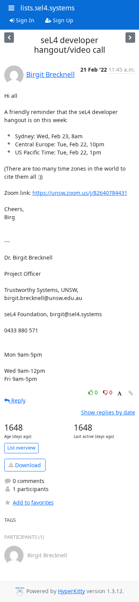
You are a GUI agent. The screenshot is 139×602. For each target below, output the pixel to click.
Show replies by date (108, 412)
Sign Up (62, 20)
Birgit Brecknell (50, 74)
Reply (17, 400)
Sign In (24, 20)
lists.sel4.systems (47, 7)
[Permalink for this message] (131, 393)
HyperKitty (71, 591)
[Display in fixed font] (119, 393)
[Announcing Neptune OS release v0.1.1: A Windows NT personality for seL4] (9, 37)
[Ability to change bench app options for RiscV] (130, 37)
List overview (21, 447)
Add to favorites (33, 502)
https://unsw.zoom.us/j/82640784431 (79, 192)
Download (27, 465)
